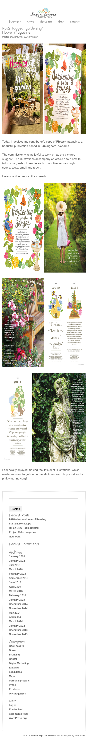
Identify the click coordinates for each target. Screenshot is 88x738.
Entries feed (16, 709)
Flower (61, 141)
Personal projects (19, 680)
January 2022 (17, 560)
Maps (12, 676)
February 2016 (17, 595)
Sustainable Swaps (20, 523)
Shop (61, 22)
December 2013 (18, 630)
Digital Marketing (19, 663)
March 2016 (16, 591)
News (30, 22)
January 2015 (17, 599)
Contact (75, 22)
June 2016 (15, 582)
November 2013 (18, 634)
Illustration (15, 22)
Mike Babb (80, 735)
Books (13, 650)
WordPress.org (18, 718)
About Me (46, 22)
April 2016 (15, 586)
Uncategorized (17, 693)
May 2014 (14, 612)
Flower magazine (16, 33)
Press (12, 685)
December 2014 (18, 604)
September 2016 (18, 578)
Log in (12, 705)
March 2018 (16, 569)
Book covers (16, 646)
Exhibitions (15, 672)
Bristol (13, 659)
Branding (14, 654)
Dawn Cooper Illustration (43, 735)
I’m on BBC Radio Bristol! (24, 528)
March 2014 (16, 621)
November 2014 (18, 608)
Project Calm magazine (22, 532)
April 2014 (15, 617)
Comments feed (18, 713)
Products (14, 689)
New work (14, 536)
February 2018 (17, 573)
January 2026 (17, 556)
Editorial (14, 667)
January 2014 (17, 625)
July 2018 (14, 565)
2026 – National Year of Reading (27, 519)
